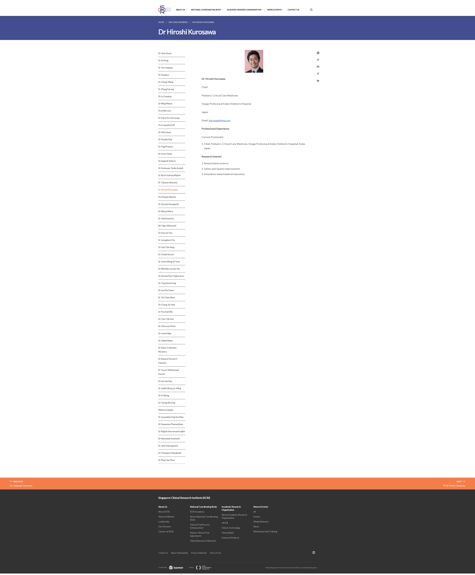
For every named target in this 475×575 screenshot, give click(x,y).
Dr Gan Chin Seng (166, 247)
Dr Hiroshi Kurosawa (168, 189)
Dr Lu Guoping (164, 96)
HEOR (225, 522)
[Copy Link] (317, 60)
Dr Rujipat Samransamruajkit (171, 431)
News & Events (274, 10)
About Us (180, 10)
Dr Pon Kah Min (165, 312)
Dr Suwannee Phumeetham (170, 424)
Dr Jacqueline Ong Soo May (171, 417)
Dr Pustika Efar (165, 139)
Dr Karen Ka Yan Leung (168, 118)
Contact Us (293, 10)
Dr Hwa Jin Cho (165, 233)
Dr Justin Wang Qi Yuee (169, 261)
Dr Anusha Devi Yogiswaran (171, 276)
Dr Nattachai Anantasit (169, 438)
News (256, 526)
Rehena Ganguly (165, 410)
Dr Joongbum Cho (166, 240)
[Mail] (317, 65)
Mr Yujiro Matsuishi (167, 225)
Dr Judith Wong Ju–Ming (169, 388)
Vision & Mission (166, 516)
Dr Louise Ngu (164, 333)
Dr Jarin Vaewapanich (168, 445)
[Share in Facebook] (317, 72)
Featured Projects (230, 537)
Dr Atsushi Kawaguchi (168, 204)
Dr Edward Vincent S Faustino (167, 361)
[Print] (317, 53)
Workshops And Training (265, 531)
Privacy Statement (199, 553)
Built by (191, 567)
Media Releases (261, 521)
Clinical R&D (228, 532)
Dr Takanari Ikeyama (167, 182)
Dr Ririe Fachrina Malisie (169, 175)
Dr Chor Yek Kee (166, 319)
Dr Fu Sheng (163, 395)
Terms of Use (215, 553)
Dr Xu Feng (163, 60)
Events (256, 516)
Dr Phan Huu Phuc (166, 460)
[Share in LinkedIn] (317, 79)
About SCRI (164, 511)
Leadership (163, 521)
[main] (237, 252)
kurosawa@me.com (219, 120)
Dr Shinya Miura (165, 211)
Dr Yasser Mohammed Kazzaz (168, 372)
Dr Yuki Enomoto (166, 218)
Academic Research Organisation (244, 10)
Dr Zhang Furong (166, 89)
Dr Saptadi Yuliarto (167, 161)
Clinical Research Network (203, 540)
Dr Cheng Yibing (165, 82)
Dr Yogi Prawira (165, 146)
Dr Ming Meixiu (165, 103)
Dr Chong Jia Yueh (166, 304)
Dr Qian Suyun (164, 53)
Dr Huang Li (163, 75)
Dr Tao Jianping (165, 67)
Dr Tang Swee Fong (167, 283)
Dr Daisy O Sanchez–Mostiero (167, 349)
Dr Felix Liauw (164, 132)
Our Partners (164, 526)
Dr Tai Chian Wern (166, 297)
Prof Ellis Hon (164, 110)
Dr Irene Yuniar (165, 153)
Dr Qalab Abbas (165, 340)
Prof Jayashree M (166, 125)
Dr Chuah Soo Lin (166, 254)
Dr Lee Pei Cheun (166, 290)
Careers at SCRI (166, 531)
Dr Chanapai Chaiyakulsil (169, 453)
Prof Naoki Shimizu (167, 197)
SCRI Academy (197, 511)
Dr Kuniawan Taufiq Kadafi (170, 168)
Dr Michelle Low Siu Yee (169, 268)
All (254, 511)
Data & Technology (231, 527)
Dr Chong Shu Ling (166, 402)
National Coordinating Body (206, 10)
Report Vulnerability (179, 553)
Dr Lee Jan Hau (165, 381)
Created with (162, 567)
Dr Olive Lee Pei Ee (167, 326)
